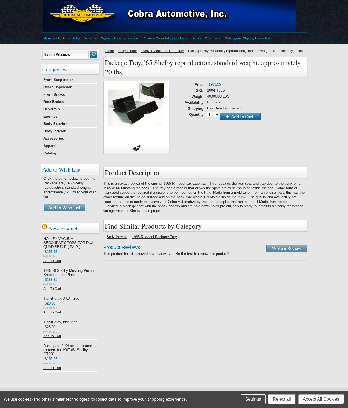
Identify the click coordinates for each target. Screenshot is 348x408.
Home (109, 51)
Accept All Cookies (321, 399)
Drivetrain (52, 109)
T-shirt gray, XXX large (61, 298)
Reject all (282, 399)
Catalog (50, 153)
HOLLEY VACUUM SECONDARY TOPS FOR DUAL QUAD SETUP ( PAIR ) (69, 243)
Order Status (71, 38)
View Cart (90, 38)
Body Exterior (55, 124)
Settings (253, 399)
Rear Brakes (54, 102)
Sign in (105, 38)
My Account (51, 38)
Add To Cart (52, 261)
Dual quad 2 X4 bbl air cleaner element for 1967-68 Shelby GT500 (68, 350)
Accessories (54, 138)
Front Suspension (59, 80)
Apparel (50, 146)
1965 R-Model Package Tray (162, 51)
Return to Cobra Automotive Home (165, 38)
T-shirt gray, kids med (60, 322)
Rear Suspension (58, 87)
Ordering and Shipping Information (247, 38)
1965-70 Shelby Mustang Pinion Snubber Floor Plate (69, 273)
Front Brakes (54, 94)
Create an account (126, 38)
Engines (50, 116)
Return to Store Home (206, 38)
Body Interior (55, 131)
